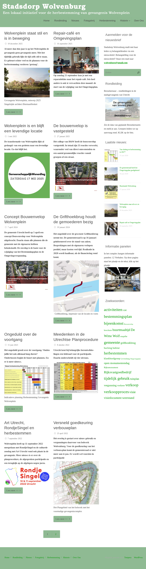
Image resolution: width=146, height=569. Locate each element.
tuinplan (134, 378)
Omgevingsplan (135, 359)
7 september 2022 (15, 438)
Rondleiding (18, 557)
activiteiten (113, 309)
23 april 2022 (62, 433)
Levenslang (125, 359)
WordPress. (138, 557)
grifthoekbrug (128, 342)
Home (7, 557)
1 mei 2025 (12, 136)
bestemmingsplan (118, 316)
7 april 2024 (13, 227)
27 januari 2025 (63, 136)
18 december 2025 (15, 44)
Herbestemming (53, 557)
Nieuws (29, 557)
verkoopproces (116, 391)
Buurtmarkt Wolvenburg (128, 186)
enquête (123, 336)
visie (132, 392)
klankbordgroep (112, 358)
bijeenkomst (113, 323)
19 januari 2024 (63, 227)
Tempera (127, 557)
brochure (108, 330)
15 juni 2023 (13, 345)
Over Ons (77, 557)
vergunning (110, 385)
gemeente (112, 342)
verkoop (131, 385)
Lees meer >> (12, 112)
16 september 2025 (64, 44)
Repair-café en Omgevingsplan (130, 223)
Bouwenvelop (128, 324)
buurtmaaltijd (121, 330)
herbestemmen (115, 353)
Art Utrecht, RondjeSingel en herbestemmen (19, 428)
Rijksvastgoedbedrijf (117, 372)
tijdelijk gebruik (117, 378)
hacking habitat (112, 348)
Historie (66, 557)
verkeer (121, 385)
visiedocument (113, 398)
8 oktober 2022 (63, 345)
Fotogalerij (39, 557)
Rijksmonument (111, 367)
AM (124, 310)
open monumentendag (116, 363)
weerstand (128, 398)
